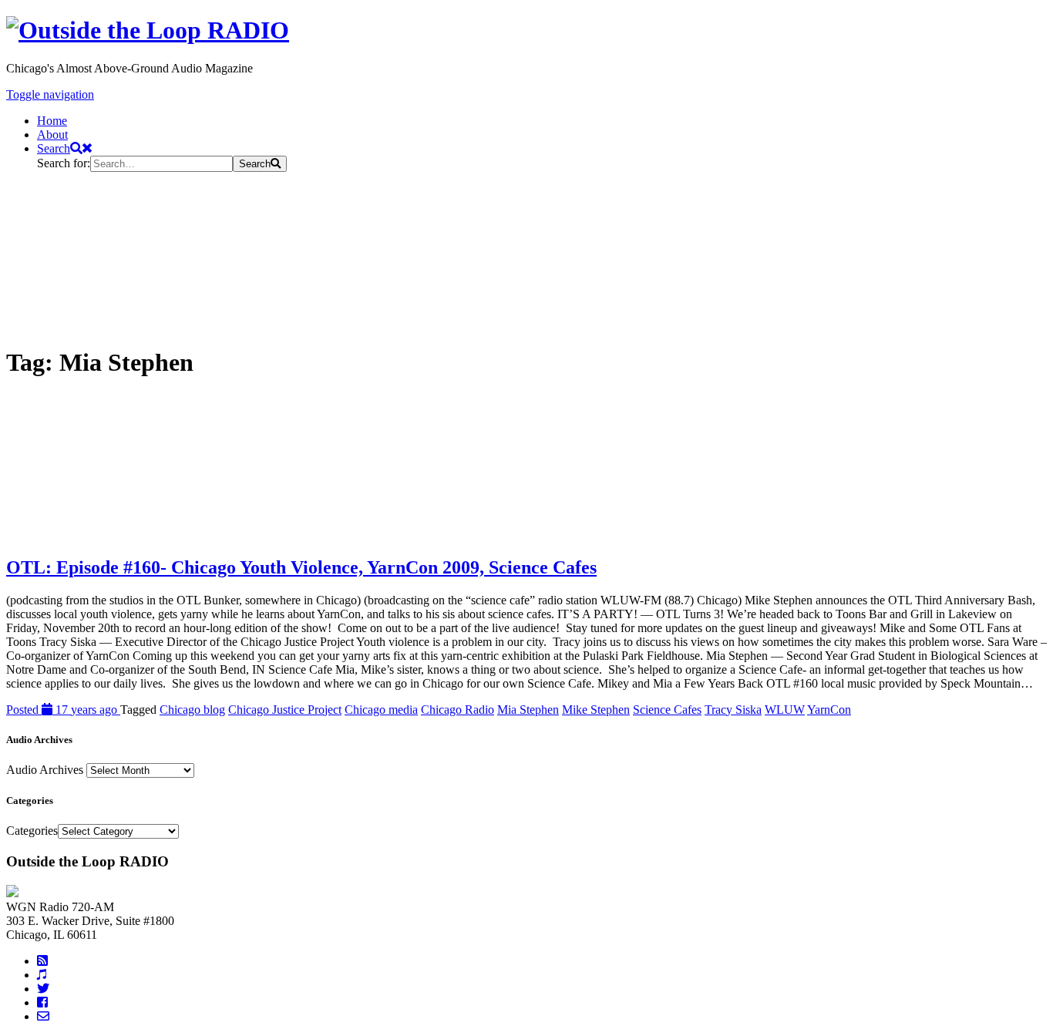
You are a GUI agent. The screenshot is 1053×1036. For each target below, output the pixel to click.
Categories (32, 830)
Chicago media (381, 709)
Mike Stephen (596, 709)
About (52, 134)
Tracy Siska (733, 709)
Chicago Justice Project (284, 709)
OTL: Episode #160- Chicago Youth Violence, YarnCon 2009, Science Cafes (301, 567)
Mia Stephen (528, 709)
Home (52, 120)
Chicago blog (192, 709)
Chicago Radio (457, 709)
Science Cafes (667, 709)
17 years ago (63, 709)
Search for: (63, 163)
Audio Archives (44, 769)
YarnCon (829, 709)
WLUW (785, 709)
